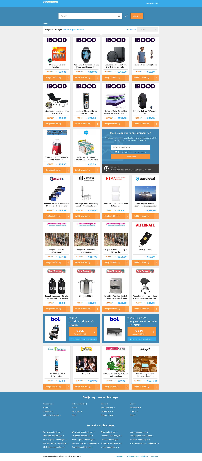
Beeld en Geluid (107, 407)
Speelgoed (47, 411)
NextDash (76, 456)
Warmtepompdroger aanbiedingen (143, 443)
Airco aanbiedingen (108, 432)
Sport (132, 404)
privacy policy (140, 152)
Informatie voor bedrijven (137, 456)
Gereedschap (106, 411)
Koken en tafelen (79, 404)
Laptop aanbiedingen (138, 432)
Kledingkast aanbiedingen (53, 447)
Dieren (132, 415)
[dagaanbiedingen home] (50, 2)
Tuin (73, 407)
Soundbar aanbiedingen (139, 439)
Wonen (103, 404)
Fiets (74, 415)
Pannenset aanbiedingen (110, 436)
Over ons (119, 456)
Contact (154, 456)
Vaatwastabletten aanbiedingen (84, 443)
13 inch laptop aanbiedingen (141, 436)
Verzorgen (76, 411)
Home (45, 23)
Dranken (133, 411)
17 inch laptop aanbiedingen (83, 439)
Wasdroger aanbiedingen (111, 443)
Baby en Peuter (107, 415)
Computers (47, 404)
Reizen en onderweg (51, 415)
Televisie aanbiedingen (52, 432)
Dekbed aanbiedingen (109, 439)
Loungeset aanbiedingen (81, 436)
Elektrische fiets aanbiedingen (55, 443)
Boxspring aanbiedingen (81, 447)
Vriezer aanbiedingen (109, 447)
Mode (45, 407)
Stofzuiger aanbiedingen (52, 436)
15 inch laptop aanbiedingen (54, 439)
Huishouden (134, 407)
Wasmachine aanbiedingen (82, 432)
